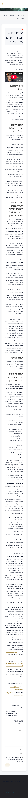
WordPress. (11, 793)
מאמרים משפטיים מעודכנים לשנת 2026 (14, 781)
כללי (18, 15)
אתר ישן (22, 785)
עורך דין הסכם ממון (11, 652)
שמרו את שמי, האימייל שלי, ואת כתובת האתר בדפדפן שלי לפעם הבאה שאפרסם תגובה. (14, 759)
